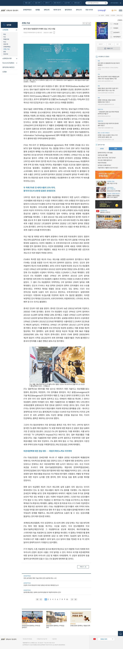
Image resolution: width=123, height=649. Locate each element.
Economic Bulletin (8, 63)
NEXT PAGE (75, 599)
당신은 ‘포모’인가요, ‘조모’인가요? (107, 158)
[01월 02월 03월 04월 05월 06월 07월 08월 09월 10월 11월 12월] (110, 44)
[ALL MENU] (120, 10)
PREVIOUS (40, 599)
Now (4, 42)
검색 (106, 2)
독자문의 (115, 28)
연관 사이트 (89, 10)
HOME (102, 15)
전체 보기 (115, 3)
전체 (115, 148)
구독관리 (119, 20)
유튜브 (94, 639)
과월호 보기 (110, 48)
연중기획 (5, 44)
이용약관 (54, 639)
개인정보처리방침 (27, 639)
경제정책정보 (27, 10)
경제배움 (102, 10)
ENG (115, 10)
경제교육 (46, 10)
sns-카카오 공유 (84, 23)
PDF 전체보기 (117, 37)
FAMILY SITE (104, 639)
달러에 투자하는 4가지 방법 (105, 153)
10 (67, 599)
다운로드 (54, 32)
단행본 (5, 72)
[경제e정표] (108, 175)
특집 (4, 34)
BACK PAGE (37, 599)
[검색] (96, 2)
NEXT (72, 599)
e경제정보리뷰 (7, 58)
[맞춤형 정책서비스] (108, 204)
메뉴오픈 (16, 30)
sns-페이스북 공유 (87, 23)
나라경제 (113, 15)
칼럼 (4, 52)
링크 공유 (89, 23)
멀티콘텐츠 (68, 10)
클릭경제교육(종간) (8, 67)
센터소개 (79, 10)
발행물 (38, 10)
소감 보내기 (116, 32)
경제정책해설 (6, 47)
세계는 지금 (119, 15)
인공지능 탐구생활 (102, 155)
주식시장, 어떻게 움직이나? (105, 160)
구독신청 (115, 24)
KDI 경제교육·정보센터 (9, 10)
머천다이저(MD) (102, 163)
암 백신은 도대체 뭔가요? (104, 165)
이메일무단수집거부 (42, 639)
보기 (118, 44)
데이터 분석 (57, 10)
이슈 (4, 37)
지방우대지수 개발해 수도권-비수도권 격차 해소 (109, 168)
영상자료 (5, 54)
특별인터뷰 (6, 39)
